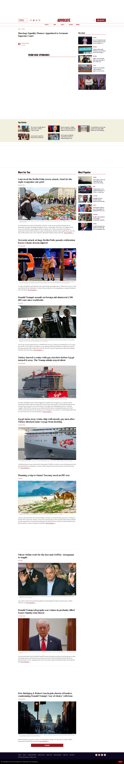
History (71, 24)
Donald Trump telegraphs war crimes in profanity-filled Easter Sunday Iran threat (46, 611)
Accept (120, 761)
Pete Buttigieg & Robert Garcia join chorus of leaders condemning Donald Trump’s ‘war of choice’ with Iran (45, 695)
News (55, 24)
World (23, 29)
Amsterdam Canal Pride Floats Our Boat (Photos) (37, 136)
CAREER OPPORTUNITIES (32, 755)
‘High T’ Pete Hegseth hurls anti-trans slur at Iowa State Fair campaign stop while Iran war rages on (99, 62)
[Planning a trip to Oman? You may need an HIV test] (47, 497)
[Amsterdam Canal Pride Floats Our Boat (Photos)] (24, 136)
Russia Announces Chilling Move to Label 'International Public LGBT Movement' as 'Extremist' (68, 129)
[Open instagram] (39, 20)
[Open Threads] (37, 20)
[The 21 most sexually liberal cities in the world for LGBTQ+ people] (24, 128)
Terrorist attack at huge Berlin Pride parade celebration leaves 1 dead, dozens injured (46, 241)
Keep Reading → (69, 233)
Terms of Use (35, 761)
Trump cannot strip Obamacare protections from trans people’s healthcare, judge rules (99, 51)
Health (62, 24)
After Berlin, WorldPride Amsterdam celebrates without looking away (67, 136)
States (94, 65)
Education (95, 214)
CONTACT (19, 755)
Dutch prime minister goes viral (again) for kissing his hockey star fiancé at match (99, 210)
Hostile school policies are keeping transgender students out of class (99, 219)
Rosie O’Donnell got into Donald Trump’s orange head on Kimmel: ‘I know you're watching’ (99, 42)
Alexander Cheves (22, 185)
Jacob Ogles (21, 303)
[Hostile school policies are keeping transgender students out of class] (85, 217)
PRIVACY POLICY (49, 755)
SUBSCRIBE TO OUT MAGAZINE (21, 20)
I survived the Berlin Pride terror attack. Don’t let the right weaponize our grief (45, 180)
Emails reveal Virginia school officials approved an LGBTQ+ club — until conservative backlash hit (99, 71)
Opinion (77, 24)
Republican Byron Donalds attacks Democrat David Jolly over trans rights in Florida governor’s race (99, 201)
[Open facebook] (31, 20)
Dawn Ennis (21, 478)
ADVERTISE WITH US (41, 755)
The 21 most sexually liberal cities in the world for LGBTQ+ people (38, 128)
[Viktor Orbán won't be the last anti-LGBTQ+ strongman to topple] (47, 579)
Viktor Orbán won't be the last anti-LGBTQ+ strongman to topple (46, 556)
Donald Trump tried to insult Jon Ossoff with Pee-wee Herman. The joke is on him (99, 228)
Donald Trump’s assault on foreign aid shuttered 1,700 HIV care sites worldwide (45, 299)
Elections (95, 196)
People (94, 205)
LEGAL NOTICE (71, 755)
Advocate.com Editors (25, 43)
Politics (47, 24)
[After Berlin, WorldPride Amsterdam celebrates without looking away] (54, 136)
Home (19, 29)
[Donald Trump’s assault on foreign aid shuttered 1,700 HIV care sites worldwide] (47, 321)
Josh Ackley (21, 560)
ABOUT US (25, 755)
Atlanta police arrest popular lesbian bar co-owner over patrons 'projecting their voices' (99, 191)
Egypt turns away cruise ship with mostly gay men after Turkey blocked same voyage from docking (46, 420)
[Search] (94, 20)
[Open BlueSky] (34, 20)
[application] (92, 82)
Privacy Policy (25, 761)
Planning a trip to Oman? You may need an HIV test (44, 475)
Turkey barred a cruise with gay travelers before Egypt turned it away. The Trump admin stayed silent (46, 359)
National (95, 47)
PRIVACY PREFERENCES (57, 755)
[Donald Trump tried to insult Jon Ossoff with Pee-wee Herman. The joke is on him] (85, 226)
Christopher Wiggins (22, 245)
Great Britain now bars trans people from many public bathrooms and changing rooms (98, 129)
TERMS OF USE (65, 755)
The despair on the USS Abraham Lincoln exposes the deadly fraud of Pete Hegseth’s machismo (99, 183)
